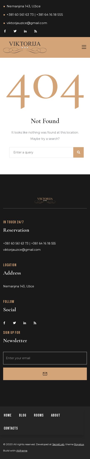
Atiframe (21, 450)
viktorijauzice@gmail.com (27, 23)
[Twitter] (15, 31)
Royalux (79, 444)
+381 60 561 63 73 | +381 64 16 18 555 (35, 15)
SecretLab (58, 444)
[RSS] (35, 31)
